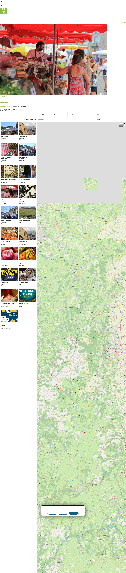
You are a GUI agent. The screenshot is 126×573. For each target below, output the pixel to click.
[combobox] (46, 114)
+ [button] (124, 123)
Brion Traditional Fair (24, 220)
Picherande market (6, 200)
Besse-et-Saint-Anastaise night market (9, 324)
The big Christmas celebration (8, 303)
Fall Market (22, 262)
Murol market (4, 136)
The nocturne (4, 282)
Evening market (23, 241)
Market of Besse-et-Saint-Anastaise (26, 158)
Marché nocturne (23, 303)
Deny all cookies (52, 513)
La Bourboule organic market (8, 179)
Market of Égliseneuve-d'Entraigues (7, 158)
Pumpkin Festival (5, 241)
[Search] (35, 114)
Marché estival (23, 136)
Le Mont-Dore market (6, 220)
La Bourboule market (24, 179)
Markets (4, 99)
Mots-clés (28, 114)
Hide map (99, 119)
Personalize (63, 513)
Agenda (4, 97)
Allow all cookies (73, 513)
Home (3, 96)
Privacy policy (63, 509)
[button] (5, 106)
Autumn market (5, 262)
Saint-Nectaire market (25, 200)
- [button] (124, 125)
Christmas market (23, 282)
